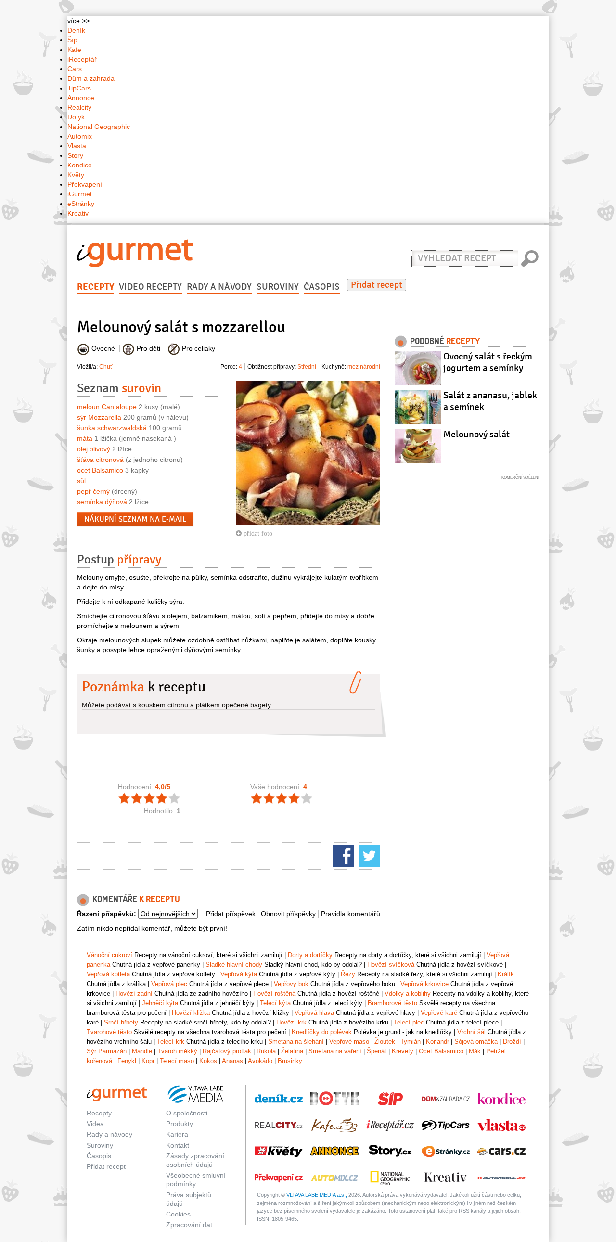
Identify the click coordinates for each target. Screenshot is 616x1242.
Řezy (348, 974)
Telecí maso (177, 1060)
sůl (81, 481)
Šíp (72, 40)
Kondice (79, 165)
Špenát (376, 1051)
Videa (95, 1123)
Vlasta (76, 146)
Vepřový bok (291, 983)
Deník (76, 30)
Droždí (512, 1041)
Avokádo (260, 1060)
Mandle (142, 1051)
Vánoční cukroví (109, 955)
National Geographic (98, 126)
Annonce (80, 98)
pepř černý (93, 491)
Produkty (179, 1123)
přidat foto (257, 533)
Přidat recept (376, 285)
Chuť (106, 366)
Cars (74, 69)
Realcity (79, 107)
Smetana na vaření (334, 1051)
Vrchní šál (471, 1032)
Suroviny (278, 287)
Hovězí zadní (134, 993)
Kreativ (78, 213)
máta (84, 438)
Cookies (178, 1214)
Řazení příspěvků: (106, 914)
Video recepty (150, 287)
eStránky (80, 203)
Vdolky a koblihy (408, 993)
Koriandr (437, 1041)
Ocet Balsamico (441, 1051)
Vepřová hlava (314, 1012)
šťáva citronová (100, 459)
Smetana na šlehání (296, 1041)
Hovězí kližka (191, 1012)
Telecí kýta (275, 1003)
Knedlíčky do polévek (322, 1032)
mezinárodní (363, 366)
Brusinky (290, 1060)
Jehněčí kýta (160, 1003)
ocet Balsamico (100, 470)
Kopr (147, 1060)
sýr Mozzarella (99, 417)
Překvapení (84, 184)
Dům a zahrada (91, 78)
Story (75, 155)
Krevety (402, 1051)
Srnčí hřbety (121, 1022)
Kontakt (177, 1145)
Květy (75, 175)
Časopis (322, 287)
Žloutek (384, 1041)
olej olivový (93, 449)
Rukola (266, 1051)
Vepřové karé (439, 1012)
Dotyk (76, 117)
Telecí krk (170, 1041)
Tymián (410, 1041)
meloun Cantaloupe (107, 406)
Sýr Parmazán (107, 1051)
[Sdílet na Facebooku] (342, 855)
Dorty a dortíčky (310, 955)
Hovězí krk (291, 1022)
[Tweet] (368, 855)
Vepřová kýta (238, 974)
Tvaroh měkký (177, 1051)
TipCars (79, 88)
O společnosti (186, 1113)
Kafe (74, 49)
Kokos (208, 1060)
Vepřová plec (169, 983)
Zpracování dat (189, 1225)
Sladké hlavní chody (233, 964)
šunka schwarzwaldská (112, 428)
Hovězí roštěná (274, 993)
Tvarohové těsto (109, 1032)
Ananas (232, 1060)
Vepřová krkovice (424, 983)
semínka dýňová (102, 502)
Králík (506, 974)
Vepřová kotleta (108, 974)
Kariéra (177, 1134)
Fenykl (126, 1060)
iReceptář (82, 59)
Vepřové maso (349, 1041)
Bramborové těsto (392, 1003)
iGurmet (79, 194)
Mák (475, 1051)
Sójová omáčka (476, 1041)
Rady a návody (219, 287)
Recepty (95, 287)
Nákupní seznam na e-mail (135, 519)
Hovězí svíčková (390, 964)
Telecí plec (409, 1022)
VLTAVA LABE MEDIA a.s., (316, 1195)
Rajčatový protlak (227, 1051)
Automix (79, 136)
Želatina (292, 1051)
